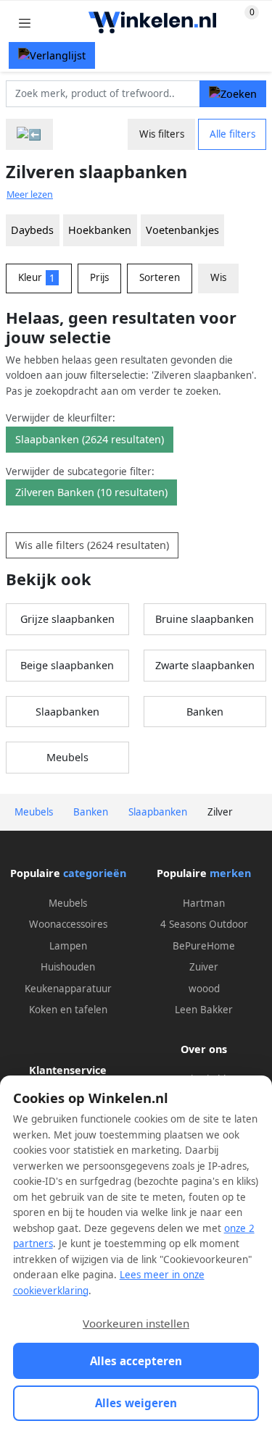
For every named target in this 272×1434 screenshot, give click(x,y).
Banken (204, 711)
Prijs (99, 277)
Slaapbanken (67, 711)
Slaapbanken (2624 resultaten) (89, 439)
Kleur (36, 277)
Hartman (204, 903)
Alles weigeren (136, 1403)
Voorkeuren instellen (136, 1323)
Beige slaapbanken (67, 665)
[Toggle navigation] (25, 22)
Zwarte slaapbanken (205, 665)
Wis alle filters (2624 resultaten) (92, 545)
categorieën (94, 873)
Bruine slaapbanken (204, 619)
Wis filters (161, 134)
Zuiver (203, 966)
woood (204, 988)
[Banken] (29, 134)
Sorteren (159, 277)
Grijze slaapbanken (67, 619)
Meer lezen (30, 194)
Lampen (68, 945)
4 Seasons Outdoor (204, 924)
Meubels (67, 757)
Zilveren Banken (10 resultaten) (91, 492)
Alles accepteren (136, 1361)
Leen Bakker (204, 1009)
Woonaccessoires (68, 924)
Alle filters (232, 134)
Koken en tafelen (68, 1009)
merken (230, 873)
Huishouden (68, 966)
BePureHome (204, 945)
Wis (218, 277)
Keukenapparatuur (68, 988)
